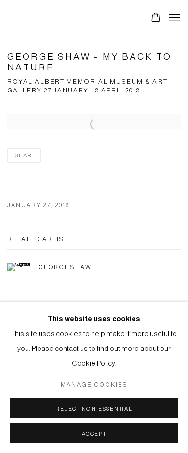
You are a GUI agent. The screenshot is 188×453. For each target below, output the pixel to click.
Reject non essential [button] (93, 409)
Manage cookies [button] (94, 384)
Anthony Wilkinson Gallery (69, 18)
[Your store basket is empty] (155, 18)
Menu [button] (173, 18)
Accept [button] (94, 434)
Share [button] (26, 155)
